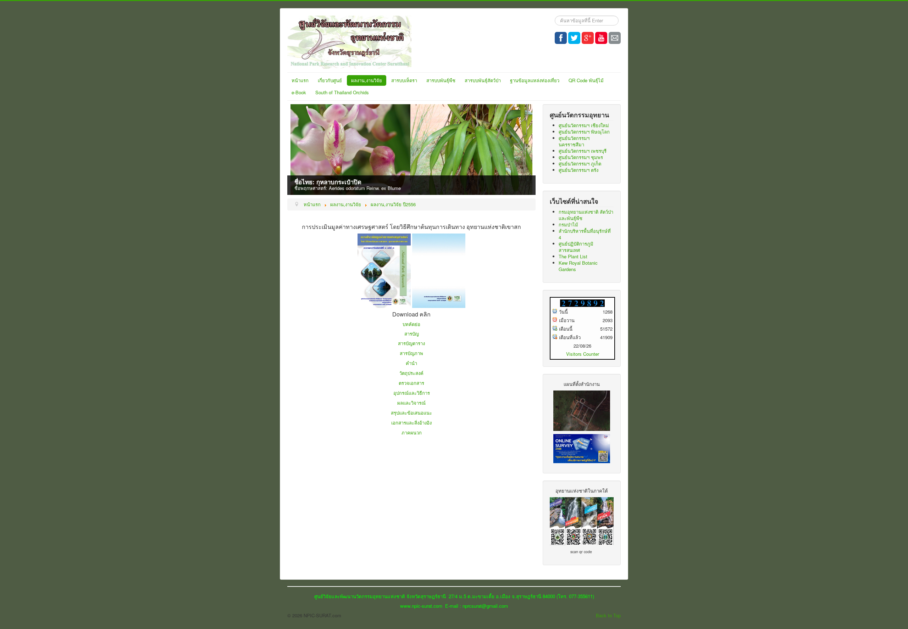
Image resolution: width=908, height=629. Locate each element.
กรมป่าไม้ (568, 224)
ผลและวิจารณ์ (411, 402)
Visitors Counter (582, 353)
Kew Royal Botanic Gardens (578, 266)
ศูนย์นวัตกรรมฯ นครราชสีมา (574, 141)
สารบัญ (411, 333)
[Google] (587, 38)
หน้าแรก (300, 80)
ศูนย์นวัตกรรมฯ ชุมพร (581, 157)
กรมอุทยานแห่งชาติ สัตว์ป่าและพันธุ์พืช (586, 214)
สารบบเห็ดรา (404, 80)
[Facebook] (561, 38)
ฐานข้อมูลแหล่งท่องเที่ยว (534, 80)
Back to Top (608, 615)
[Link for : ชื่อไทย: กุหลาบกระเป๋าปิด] (411, 149)
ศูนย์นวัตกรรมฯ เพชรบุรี (583, 150)
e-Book (299, 92)
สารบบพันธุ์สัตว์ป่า (483, 80)
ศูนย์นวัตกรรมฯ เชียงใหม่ (584, 125)
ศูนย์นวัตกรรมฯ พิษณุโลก (584, 131)
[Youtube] (601, 38)
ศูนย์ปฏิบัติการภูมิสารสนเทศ (576, 246)
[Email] (614, 38)
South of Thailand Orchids (342, 92)
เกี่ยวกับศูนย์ (330, 80)
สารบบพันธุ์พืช (440, 80)
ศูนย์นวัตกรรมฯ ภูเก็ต (580, 163)
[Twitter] (574, 38)
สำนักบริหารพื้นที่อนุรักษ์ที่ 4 (585, 234)
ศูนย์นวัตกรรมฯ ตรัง (578, 170)
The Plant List (573, 256)
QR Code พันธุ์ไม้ (586, 80)
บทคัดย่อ (411, 324)
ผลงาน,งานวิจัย (366, 80)
